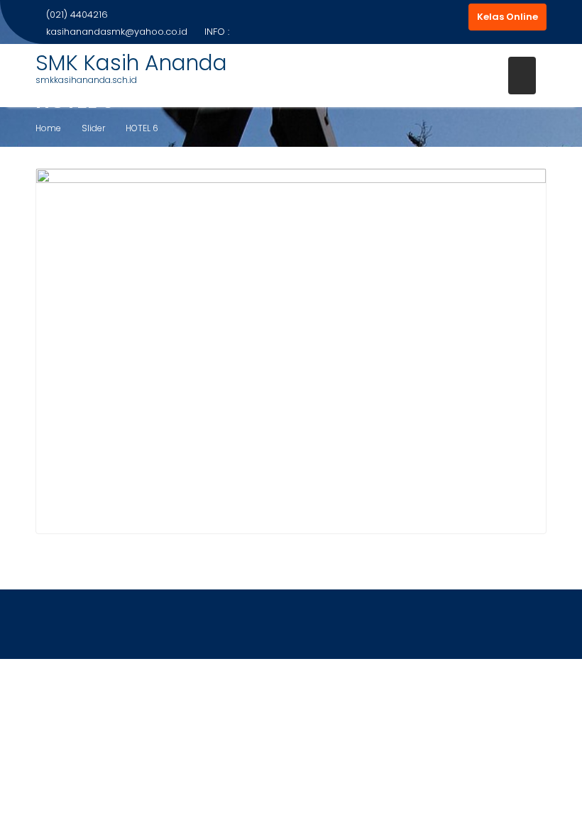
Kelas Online (507, 16)
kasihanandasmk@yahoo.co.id (116, 31)
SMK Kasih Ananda (131, 63)
